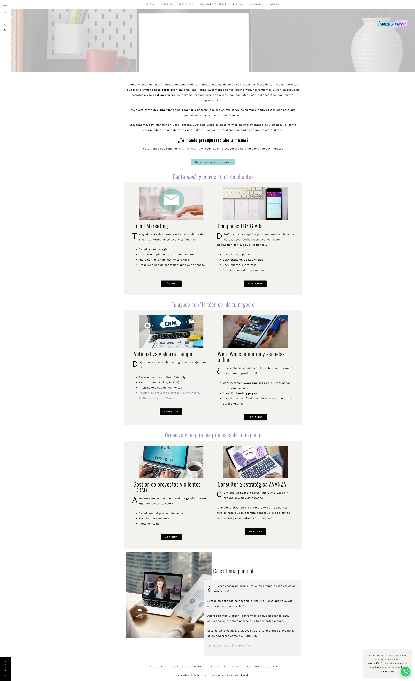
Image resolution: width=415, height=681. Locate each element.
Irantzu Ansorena (392, 23)
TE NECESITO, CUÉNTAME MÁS (228, 645)
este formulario (189, 148)
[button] (5, 4)
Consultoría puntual (233, 571)
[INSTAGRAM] (6, 25)
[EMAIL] (5, 30)
